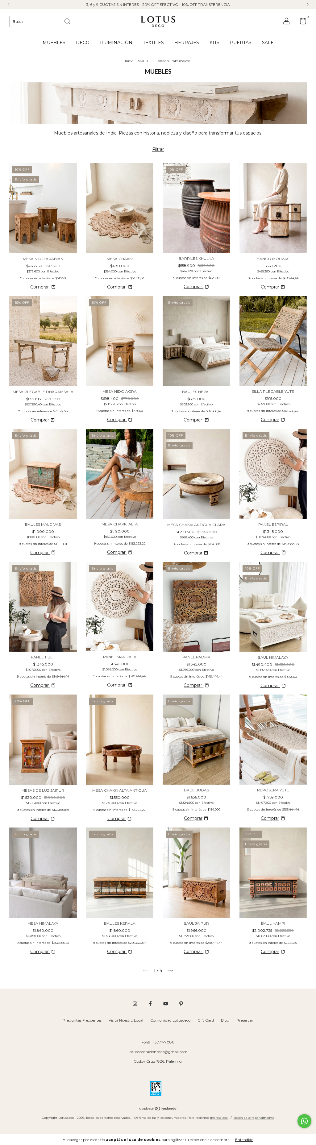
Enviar (216, 107)
